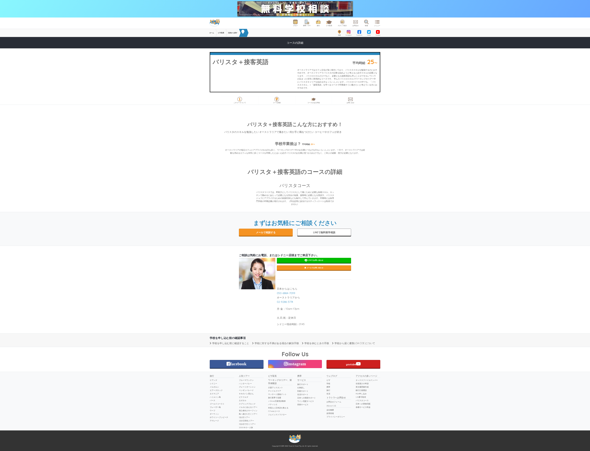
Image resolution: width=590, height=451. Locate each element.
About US (331, 405)
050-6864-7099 (286, 293)
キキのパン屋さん (246, 393)
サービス (301, 380)
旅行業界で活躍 (274, 397)
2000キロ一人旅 (246, 427)
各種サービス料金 (363, 407)
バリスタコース (362, 400)
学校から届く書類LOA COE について (354, 343)
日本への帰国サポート (306, 398)
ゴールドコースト (217, 404)
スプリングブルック (247, 404)
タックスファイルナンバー (367, 380)
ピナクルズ (243, 397)
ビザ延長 (329, 26)
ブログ (295, 26)
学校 (328, 383)
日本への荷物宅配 (363, 404)
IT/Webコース (274, 411)
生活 (328, 393)
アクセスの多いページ (366, 376)
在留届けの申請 (362, 383)
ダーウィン (214, 414)
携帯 (299, 376)
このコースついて (240, 103)
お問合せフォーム (333, 402)
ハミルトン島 (215, 397)
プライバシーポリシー (335, 417)
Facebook (359, 35)
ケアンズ (213, 380)
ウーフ (212, 410)
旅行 (318, 26)
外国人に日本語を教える (278, 408)
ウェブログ (331, 376)
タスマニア (214, 393)
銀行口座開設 (361, 390)
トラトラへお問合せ (336, 397)
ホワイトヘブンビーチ (219, 417)
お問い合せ (350, 103)
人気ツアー (244, 376)
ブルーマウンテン (246, 380)
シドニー (213, 383)
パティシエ (272, 404)
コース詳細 (277, 103)
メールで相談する (266, 232)
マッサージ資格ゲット (277, 394)
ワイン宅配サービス (305, 401)
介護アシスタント (275, 387)
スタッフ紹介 (342, 26)
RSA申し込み (361, 393)
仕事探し (301, 388)
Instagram (349, 35)
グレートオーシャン (247, 387)
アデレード (214, 421)
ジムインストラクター (277, 414)
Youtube (378, 35)
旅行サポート (302, 384)
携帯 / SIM (307, 26)
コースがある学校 (313, 103)
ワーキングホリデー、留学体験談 (280, 382)
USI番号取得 (361, 397)
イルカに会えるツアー (248, 407)
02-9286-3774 (285, 301)
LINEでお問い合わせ (315, 260)
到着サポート (302, 391)
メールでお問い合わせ (314, 268)
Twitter (369, 35)
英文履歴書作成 (362, 387)
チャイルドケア (274, 391)
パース (212, 400)
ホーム (211, 33)
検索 (366, 26)
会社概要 (330, 410)
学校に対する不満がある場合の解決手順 (277, 343)
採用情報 (330, 413)
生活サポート (302, 394)
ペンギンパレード (246, 390)
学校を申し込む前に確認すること (230, 343)
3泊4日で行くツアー (247, 424)
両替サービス (302, 404)
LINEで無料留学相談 (324, 232)
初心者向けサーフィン (248, 410)
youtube (351, 364)
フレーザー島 (215, 407)
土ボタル (242, 400)
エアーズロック (216, 390)
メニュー (377, 26)
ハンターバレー (245, 383)
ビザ (328, 380)
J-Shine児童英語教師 (277, 401)
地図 (339, 35)
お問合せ (355, 26)
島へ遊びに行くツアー (248, 414)
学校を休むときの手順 (316, 343)
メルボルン (214, 387)
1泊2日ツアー (244, 417)
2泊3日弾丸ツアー (246, 421)
